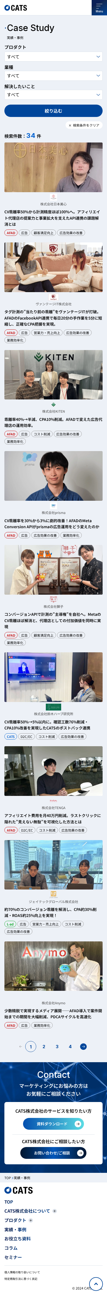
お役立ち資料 (17, 1238)
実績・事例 (15, 1229)
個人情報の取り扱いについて (22, 1272)
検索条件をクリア (86, 125)
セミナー (13, 1257)
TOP (7, 1177)
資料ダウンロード (52, 1123)
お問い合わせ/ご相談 (52, 1153)
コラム (11, 1247)
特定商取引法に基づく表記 (20, 1279)
